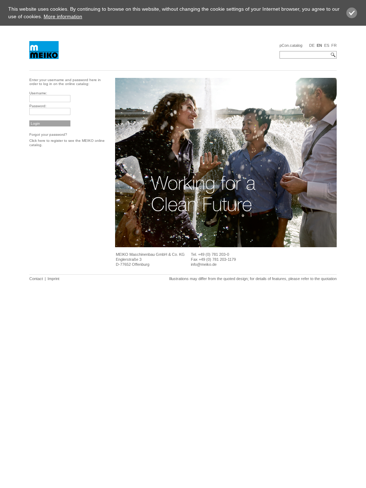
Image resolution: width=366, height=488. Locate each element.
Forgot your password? (48, 134)
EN (319, 45)
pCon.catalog (291, 45)
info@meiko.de (204, 264)
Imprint (53, 279)
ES (326, 45)
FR (334, 45)
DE (312, 45)
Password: (37, 106)
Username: (38, 93)
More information (63, 16)
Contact (36, 279)
